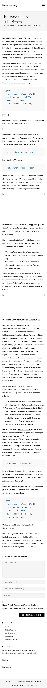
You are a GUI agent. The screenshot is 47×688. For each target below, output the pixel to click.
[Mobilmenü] (43, 5)
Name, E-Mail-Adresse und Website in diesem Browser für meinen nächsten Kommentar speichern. (23, 606)
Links (13, 681)
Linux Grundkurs (9, 636)
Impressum (38, 681)
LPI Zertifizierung (10, 630)
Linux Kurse (8, 627)
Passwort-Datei (24, 429)
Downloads (20, 681)
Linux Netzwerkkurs (11, 639)
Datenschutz (29, 681)
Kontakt (7, 681)
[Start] (3, 25)
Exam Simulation (9, 633)
